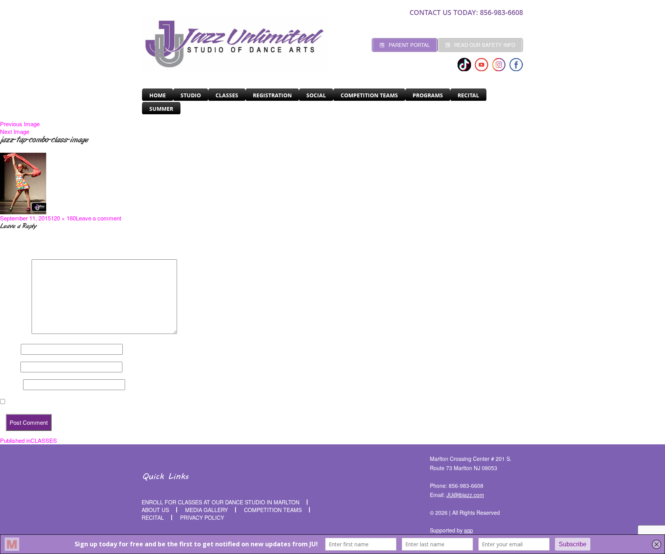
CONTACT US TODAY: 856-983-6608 (466, 12)
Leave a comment (98, 218)
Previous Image (20, 124)
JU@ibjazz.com (465, 495)
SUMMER (161, 108)
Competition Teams (369, 95)
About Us (155, 510)
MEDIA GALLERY (206, 510)
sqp (468, 530)
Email (9, 367)
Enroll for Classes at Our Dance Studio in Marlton (220, 502)
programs (428, 95)
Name (9, 349)
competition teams (273, 510)
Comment (15, 331)
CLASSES (227, 95)
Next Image (14, 131)
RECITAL (468, 95)
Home (157, 95)
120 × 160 (63, 218)
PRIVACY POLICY (202, 517)
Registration (272, 95)
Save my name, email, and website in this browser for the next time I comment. (112, 401)
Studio (190, 95)
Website (11, 384)
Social (316, 95)
